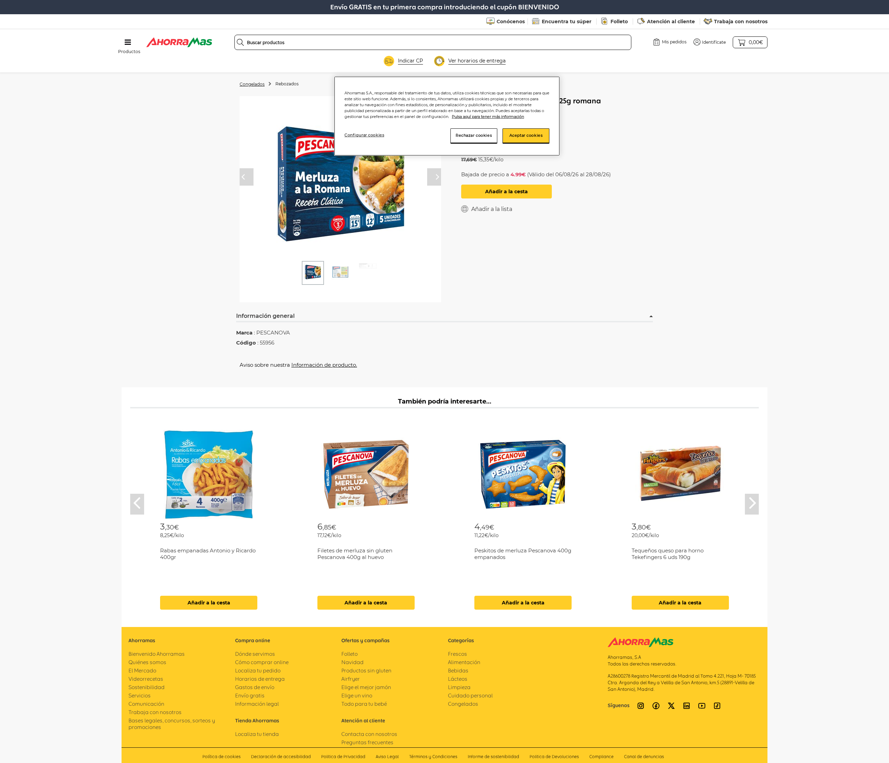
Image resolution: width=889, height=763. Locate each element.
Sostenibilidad (146, 687)
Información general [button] (265, 316)
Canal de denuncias (644, 756)
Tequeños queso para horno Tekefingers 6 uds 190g (668, 553)
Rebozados (287, 83)
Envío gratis (250, 695)
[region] (447, 116)
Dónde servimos (255, 654)
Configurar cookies (364, 135)
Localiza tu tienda (257, 734)
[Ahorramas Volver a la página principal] (179, 42)
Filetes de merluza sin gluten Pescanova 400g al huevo (354, 553)
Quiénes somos (147, 662)
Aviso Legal (387, 756)
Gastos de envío (254, 687)
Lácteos (457, 679)
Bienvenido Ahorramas (156, 654)
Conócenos (511, 21)
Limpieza (459, 687)
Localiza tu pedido (258, 670)
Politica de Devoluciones (554, 756)
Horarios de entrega (260, 679)
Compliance (601, 756)
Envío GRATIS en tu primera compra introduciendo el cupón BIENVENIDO (444, 7)
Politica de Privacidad (343, 756)
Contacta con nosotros (369, 734)
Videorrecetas (145, 679)
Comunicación (146, 704)
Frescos (457, 654)
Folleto (619, 21)
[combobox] (433, 42)
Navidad (352, 662)
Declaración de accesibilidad (281, 756)
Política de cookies (221, 756)
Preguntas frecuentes (367, 742)
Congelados (252, 84)
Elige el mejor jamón (366, 687)
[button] (709, 42)
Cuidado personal (470, 695)
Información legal (257, 704)
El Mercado (142, 670)
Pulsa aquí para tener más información (488, 116)
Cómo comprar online (262, 662)
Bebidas (458, 670)
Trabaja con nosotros (740, 21)
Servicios (139, 695)
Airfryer (350, 679)
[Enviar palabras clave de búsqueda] (240, 42)
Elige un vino (356, 695)
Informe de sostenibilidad (493, 756)
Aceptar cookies (526, 135)
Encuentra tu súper (566, 21)
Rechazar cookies (474, 135)
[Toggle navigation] (128, 42)
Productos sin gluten (366, 670)
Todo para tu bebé (364, 704)
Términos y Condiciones (433, 756)
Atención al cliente (671, 21)
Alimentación (464, 662)
